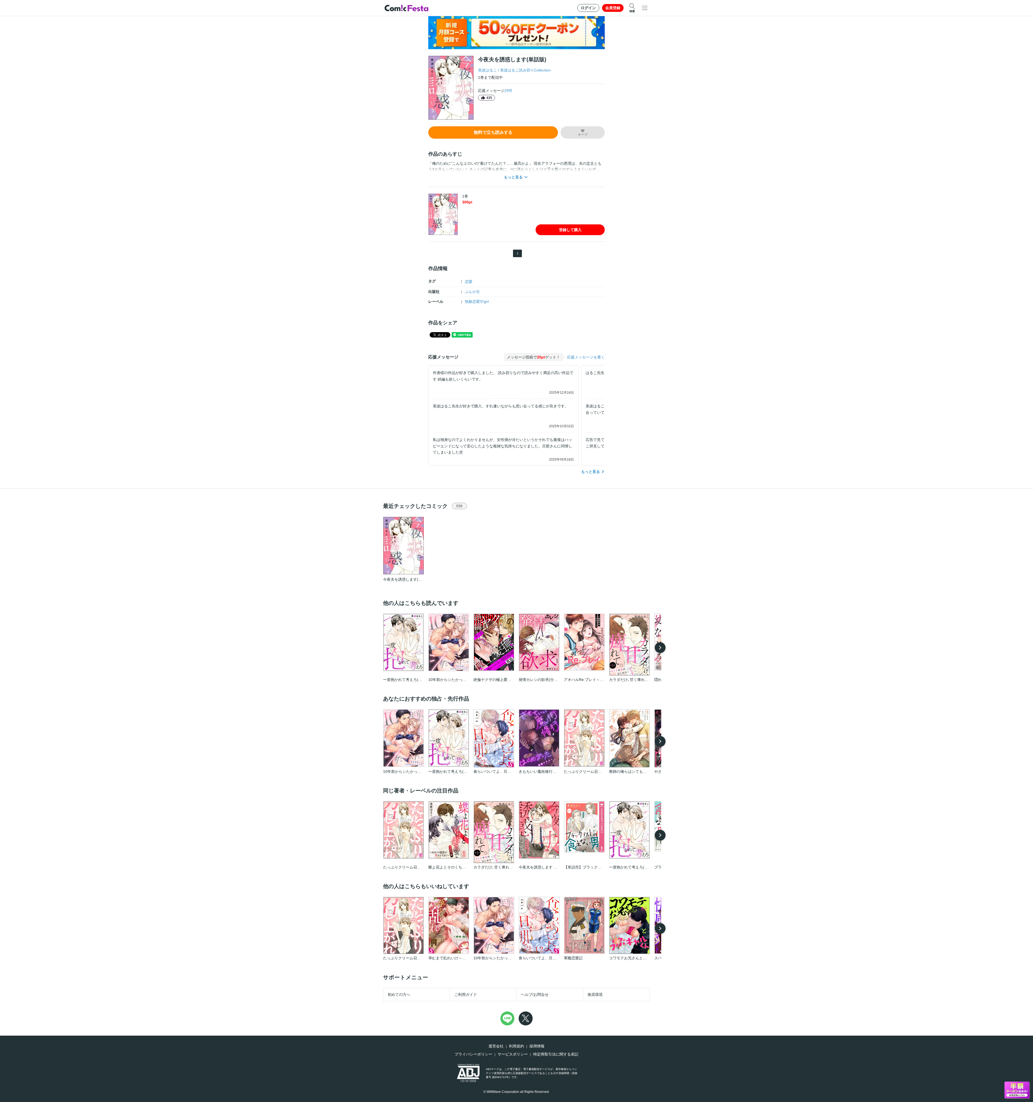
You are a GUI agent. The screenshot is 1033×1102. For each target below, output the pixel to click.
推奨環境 (595, 994)
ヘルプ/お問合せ (535, 994)
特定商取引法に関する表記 (555, 1054)
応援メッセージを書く (586, 357)
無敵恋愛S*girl (477, 301)
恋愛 (468, 281)
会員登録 (612, 8)
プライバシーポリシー (473, 1054)
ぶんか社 (472, 291)
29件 (508, 90)
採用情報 (536, 1046)
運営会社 (496, 1046)
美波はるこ (487, 70)
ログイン (588, 8)
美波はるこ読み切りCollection (525, 70)
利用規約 (516, 1046)
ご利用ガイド (465, 994)
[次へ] (660, 647)
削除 (459, 506)
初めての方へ (399, 994)
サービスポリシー (513, 1054)
